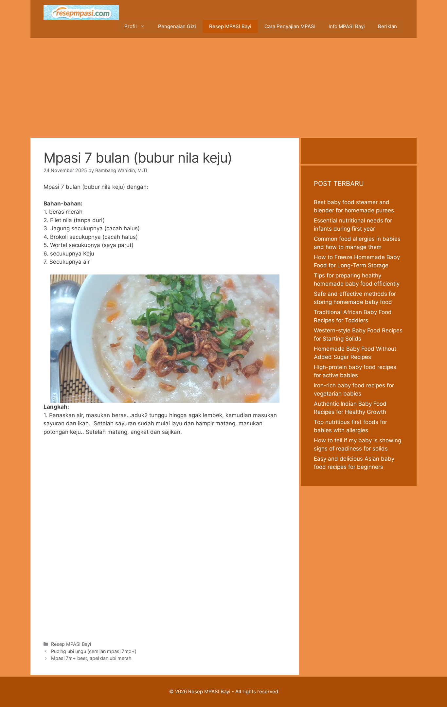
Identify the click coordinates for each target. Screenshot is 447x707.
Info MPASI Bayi (347, 26)
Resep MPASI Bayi (230, 26)
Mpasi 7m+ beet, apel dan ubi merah (91, 658)
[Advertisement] (223, 87)
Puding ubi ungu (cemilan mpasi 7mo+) (93, 651)
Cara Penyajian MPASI (289, 26)
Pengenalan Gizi (177, 26)
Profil (130, 26)
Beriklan (387, 26)
